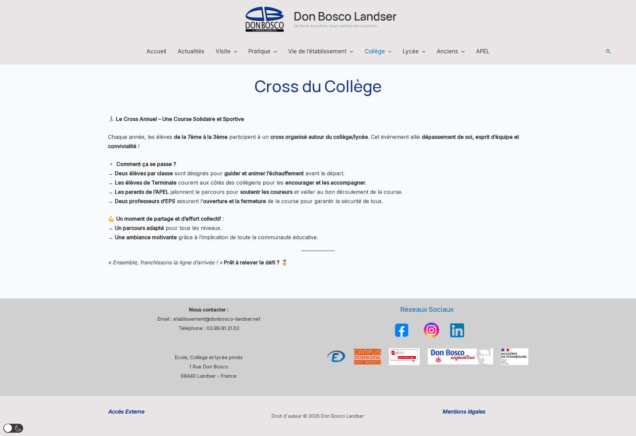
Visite (223, 51)
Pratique (259, 51)
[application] (234, 51)
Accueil (156, 51)
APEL (483, 51)
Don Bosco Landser (345, 16)
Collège (375, 51)
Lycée (411, 51)
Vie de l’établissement (317, 51)
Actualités (191, 51)
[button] (608, 51)
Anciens (447, 51)
